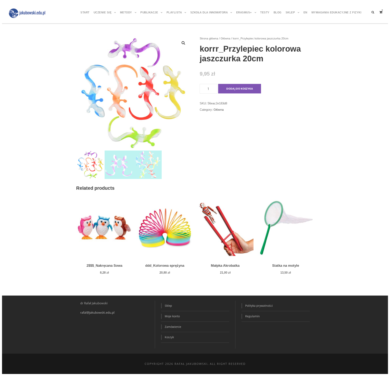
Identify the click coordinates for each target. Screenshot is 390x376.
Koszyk (169, 337)
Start (85, 12)
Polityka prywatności (259, 306)
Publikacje (149, 12)
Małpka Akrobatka (225, 266)
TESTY (265, 12)
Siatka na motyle (285, 266)
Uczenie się (103, 12)
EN (305, 12)
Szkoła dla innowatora (209, 12)
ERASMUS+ (244, 12)
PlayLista (174, 12)
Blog (278, 12)
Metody (126, 12)
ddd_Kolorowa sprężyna (164, 266)
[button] (183, 43)
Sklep (290, 12)
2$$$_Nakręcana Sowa (104, 266)
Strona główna (209, 38)
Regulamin (252, 316)
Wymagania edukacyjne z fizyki (336, 12)
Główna (225, 38)
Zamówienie (173, 327)
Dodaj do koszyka (239, 88)
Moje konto (172, 316)
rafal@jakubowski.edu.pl (97, 312)
